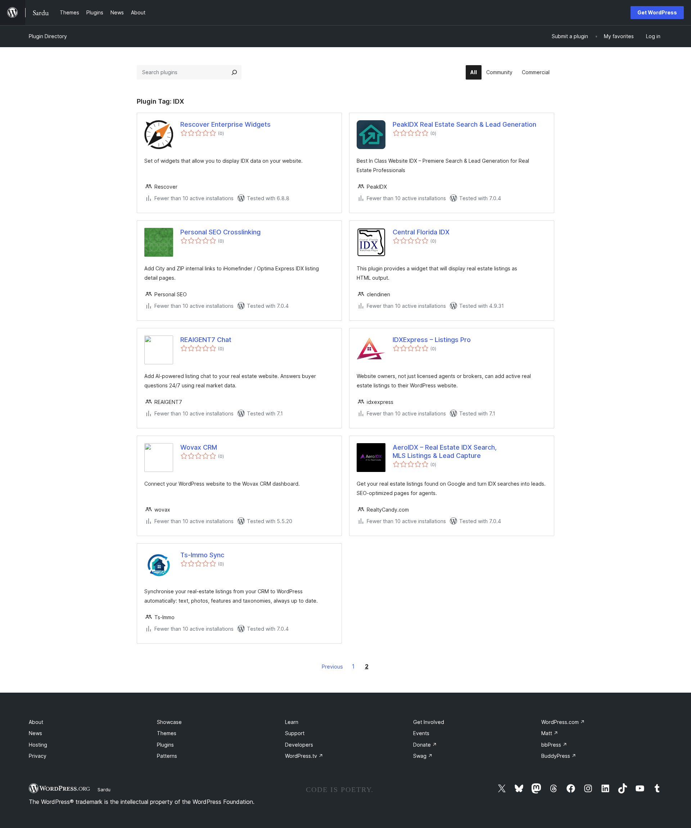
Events (421, 733)
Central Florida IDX (421, 232)
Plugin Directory (48, 36)
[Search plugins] (234, 72)
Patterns (167, 756)
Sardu (104, 789)
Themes (166, 733)
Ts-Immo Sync (202, 555)
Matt (549, 733)
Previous (332, 666)
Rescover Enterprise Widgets (225, 124)
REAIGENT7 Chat (205, 339)
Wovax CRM (198, 447)
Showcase (169, 722)
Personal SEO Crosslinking (220, 232)
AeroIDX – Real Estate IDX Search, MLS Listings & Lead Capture (445, 451)
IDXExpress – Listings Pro (432, 339)
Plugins (165, 745)
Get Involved (428, 722)
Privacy (37, 756)
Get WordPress (657, 12)
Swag (423, 756)
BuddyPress (558, 756)
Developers (299, 745)
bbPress (554, 745)
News (35, 733)
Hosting (38, 745)
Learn (291, 722)
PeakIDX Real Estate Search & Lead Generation (464, 124)
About (36, 722)
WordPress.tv (304, 756)
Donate (425, 745)
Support (294, 733)
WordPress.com (563, 722)
